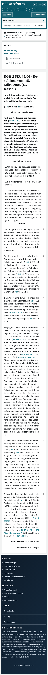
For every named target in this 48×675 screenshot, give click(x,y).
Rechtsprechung (27, 33)
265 (19, 274)
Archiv (6, 596)
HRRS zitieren (9, 569)
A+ (44, 4)
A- (40, 4)
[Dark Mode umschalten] (35, 4)
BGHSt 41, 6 (18, 339)
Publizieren (8, 573)
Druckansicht (14, 58)
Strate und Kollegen (16, 634)
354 (17, 452)
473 (22, 500)
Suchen (7, 45)
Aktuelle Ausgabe (11, 590)
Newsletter (10, 644)
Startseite (11, 33)
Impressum (18, 665)
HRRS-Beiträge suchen (13, 593)
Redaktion (8, 580)
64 (6, 106)
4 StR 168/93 (21, 535)
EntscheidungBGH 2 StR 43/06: (11, 52)
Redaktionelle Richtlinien (14, 576)
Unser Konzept (10, 562)
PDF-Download (15, 63)
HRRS (29, 642)
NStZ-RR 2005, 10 (26, 357)
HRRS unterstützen (12, 566)
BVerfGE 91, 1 (15, 120)
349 (16, 291)
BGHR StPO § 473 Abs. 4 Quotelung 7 (21, 531)
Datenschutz (29, 665)
